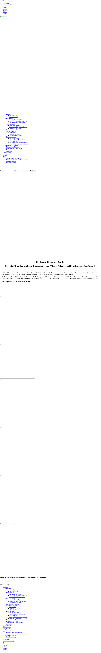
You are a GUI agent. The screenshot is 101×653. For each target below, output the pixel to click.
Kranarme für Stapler (14, 608)
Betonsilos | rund (13, 590)
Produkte (5, 587)
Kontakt (5, 629)
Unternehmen (6, 628)
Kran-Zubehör (9, 592)
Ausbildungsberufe (11, 635)
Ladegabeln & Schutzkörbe (16, 594)
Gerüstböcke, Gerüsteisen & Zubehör (18, 618)
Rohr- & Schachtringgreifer (16, 599)
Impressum (6, 639)
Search (33, 170)
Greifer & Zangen (10, 598)
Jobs (4, 631)
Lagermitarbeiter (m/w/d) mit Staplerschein (17, 634)
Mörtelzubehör (13, 615)
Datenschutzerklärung (8, 641)
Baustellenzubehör (14, 612)
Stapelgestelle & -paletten (12, 604)
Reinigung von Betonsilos (12, 621)
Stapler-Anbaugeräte (11, 605)
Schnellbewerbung (11, 637)
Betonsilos (9, 588)
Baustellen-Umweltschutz (12, 619)
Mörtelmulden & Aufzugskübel (17, 614)
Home (4, 644)
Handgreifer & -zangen (15, 602)
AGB (4, 642)
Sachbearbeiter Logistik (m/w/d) (14, 632)
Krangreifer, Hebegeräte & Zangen (18, 601)
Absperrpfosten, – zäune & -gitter (14, 622)
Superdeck (9, 625)
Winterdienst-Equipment (15, 609)
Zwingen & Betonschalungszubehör (18, 617)
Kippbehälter (12, 607)
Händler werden (7, 627)
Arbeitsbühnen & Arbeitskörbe (17, 597)
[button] (0, 652)
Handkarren (9, 624)
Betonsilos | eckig (13, 591)
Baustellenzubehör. (11, 611)
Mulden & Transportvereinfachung (18, 595)
